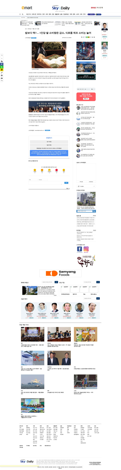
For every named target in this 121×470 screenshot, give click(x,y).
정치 (43, 14)
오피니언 (34, 14)
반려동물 (82, 437)
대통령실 (28, 427)
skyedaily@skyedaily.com (39, 130)
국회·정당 (28, 429)
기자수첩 (21, 432)
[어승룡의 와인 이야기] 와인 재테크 (55, 392)
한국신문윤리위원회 (95, 462)
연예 (97, 431)
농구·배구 (89, 436)
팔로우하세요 (86, 252)
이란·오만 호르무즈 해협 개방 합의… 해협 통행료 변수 (32, 393)
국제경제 (75, 429)
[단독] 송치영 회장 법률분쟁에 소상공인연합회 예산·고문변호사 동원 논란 (86, 219)
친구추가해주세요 (79, 252)
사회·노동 (35, 429)
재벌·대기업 (42, 429)
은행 (61, 429)
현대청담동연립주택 (67, 316)
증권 (61, 431)
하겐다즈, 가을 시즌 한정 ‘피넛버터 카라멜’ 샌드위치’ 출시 (84, 346)
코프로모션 (91, 181)
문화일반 (82, 427)
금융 (61, 14)
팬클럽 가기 (86, 98)
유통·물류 (49, 432)
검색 (56, 282)
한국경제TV (29, 314)
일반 (68, 427)
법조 (34, 439)
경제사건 (41, 437)
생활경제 (57, 14)
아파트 (68, 432)
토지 (68, 431)
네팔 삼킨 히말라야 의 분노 (93, 22)
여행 (81, 432)
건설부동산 (66, 14)
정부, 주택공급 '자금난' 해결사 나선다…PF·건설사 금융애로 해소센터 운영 (59, 346)
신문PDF (21, 445)
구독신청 (81, 181)
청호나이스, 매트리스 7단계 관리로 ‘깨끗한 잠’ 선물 (36, 17)
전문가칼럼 (21, 431)
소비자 (41, 434)
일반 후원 (49, 145)
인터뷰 (20, 434)
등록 (66, 182)
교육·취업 (35, 432)
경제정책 (41, 432)
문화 (74, 14)
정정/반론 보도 (48, 445)
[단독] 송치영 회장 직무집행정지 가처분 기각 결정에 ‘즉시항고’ (86, 217)
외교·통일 (28, 432)
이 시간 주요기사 (24, 20)
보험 (61, 432)
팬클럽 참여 (31, 317)
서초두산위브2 (54, 316)
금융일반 (62, 427)
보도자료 (35, 445)
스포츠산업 (89, 427)
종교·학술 (83, 434)
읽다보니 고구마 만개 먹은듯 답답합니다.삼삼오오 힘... (85, 236)
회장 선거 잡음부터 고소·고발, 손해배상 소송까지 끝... (84, 233)
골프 (88, 434)
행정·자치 (28, 431)
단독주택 (92, 316)
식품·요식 (49, 436)
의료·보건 (35, 437)
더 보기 (55, 295)
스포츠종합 (89, 429)
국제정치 (75, 432)
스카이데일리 (30, 37)
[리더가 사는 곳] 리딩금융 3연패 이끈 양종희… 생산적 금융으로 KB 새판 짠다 (86, 208)
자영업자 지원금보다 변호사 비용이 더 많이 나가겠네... (85, 240)
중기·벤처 (55, 427)
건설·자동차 (49, 429)
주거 (34, 434)
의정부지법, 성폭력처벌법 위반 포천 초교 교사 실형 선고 (86, 221)
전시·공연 (83, 431)
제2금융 (61, 434)
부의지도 (39, 14)
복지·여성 (35, 431)
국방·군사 (35, 436)
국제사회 (75, 431)
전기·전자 (49, 427)
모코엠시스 (79, 314)
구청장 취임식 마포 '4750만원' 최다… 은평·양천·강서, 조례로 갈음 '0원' (32, 346)
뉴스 (26, 28)
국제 (71, 14)
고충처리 (60, 468)
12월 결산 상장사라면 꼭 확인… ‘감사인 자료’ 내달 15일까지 (72, 24)
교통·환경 (35, 441)
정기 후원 (49, 141)
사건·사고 (35, 427)
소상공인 (55, 439)
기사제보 (82, 186)
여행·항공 (49, 437)
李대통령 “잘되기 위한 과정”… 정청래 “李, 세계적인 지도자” (86, 223)
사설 (20, 427)
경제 (50, 14)
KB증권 (66, 314)
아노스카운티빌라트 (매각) (42, 316)
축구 (88, 432)
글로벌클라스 (76, 434)
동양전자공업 (92, 314)
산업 (53, 14)
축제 (84, 432)
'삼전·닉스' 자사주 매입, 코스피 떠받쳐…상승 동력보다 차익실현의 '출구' (31, 369)
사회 (47, 14)
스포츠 (77, 14)
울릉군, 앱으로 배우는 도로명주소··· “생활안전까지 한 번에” (29, 417)
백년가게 (55, 437)
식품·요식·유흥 (35, 28)
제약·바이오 (49, 434)
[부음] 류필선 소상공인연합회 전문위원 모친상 (84, 368)
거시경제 (41, 439)
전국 (41, 445)
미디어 (82, 436)
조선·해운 (49, 431)
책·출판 (82, 429)
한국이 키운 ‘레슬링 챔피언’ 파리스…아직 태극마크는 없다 (83, 393)
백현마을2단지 (79, 316)
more (94, 215)
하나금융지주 (54, 314)
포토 (81, 14)
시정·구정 (42, 436)
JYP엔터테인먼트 (42, 314)
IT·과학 (48, 441)
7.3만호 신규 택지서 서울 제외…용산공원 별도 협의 (58, 369)
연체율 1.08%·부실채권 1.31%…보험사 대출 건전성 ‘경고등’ (53, 24)
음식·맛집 (83, 439)
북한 (27, 434)
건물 (68, 429)
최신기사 (28, 14)
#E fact (29, 28)
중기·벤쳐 (42, 431)
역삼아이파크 (29, 316)
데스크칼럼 (21, 429)
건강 (81, 441)
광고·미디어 (49, 439)
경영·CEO (42, 427)
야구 (88, 431)
